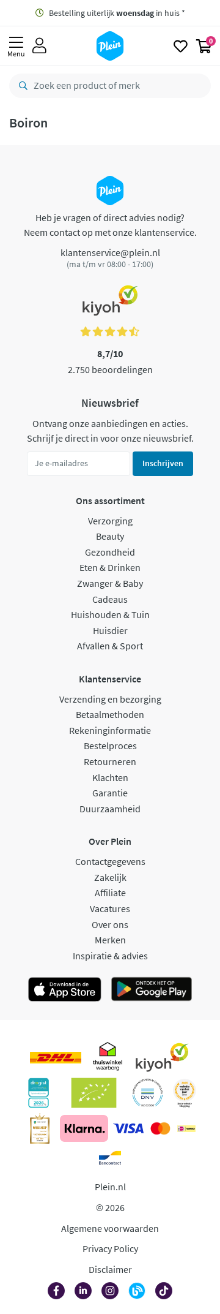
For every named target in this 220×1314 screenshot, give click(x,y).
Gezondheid (110, 552)
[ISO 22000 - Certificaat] (147, 1093)
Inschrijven (162, 463)
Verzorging (110, 521)
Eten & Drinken (110, 567)
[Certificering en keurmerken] (93, 1093)
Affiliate (110, 892)
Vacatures (110, 908)
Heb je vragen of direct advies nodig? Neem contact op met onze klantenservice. (110, 224)
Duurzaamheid (110, 808)
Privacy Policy (110, 1248)
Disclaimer (110, 1269)
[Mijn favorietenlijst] (181, 46)
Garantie (110, 793)
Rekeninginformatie (110, 730)
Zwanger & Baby (110, 583)
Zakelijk (110, 877)
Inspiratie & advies (110, 956)
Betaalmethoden (110, 714)
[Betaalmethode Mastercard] (160, 1128)
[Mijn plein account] (39, 46)
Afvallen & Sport (110, 646)
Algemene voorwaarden (110, 1228)
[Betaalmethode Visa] (128, 1128)
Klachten (110, 777)
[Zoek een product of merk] (20, 86)
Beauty (110, 536)
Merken (110, 940)
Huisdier (110, 630)
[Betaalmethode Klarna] (84, 1128)
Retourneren (110, 761)
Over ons (110, 924)
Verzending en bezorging (110, 699)
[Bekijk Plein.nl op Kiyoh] (162, 1057)
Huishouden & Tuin (110, 614)
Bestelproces (110, 745)
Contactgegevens (110, 861)
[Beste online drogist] (184, 1093)
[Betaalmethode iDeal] (186, 1128)
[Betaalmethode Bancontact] (110, 1157)
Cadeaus (110, 599)
